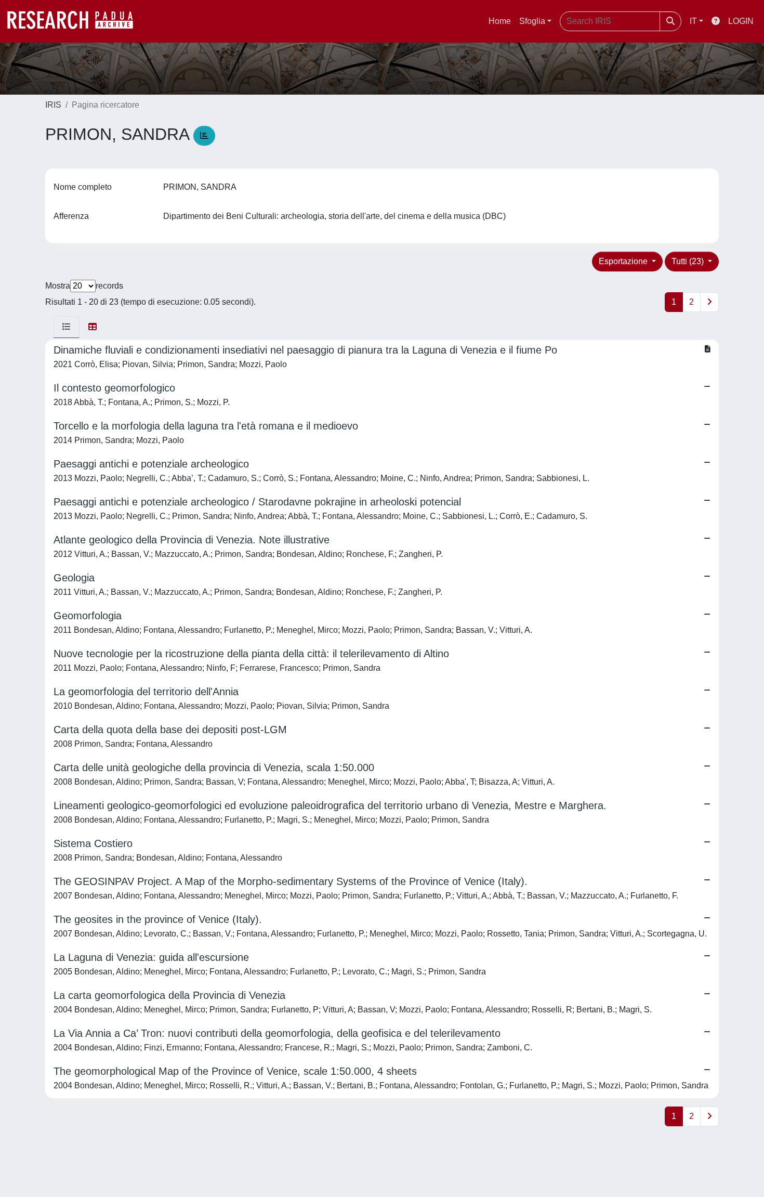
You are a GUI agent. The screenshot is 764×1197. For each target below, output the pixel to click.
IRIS (53, 104)
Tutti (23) (688, 261)
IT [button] (693, 21)
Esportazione (624, 261)
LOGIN (741, 21)
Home (500, 21)
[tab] (67, 327)
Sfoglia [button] (532, 21)
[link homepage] (75, 21)
